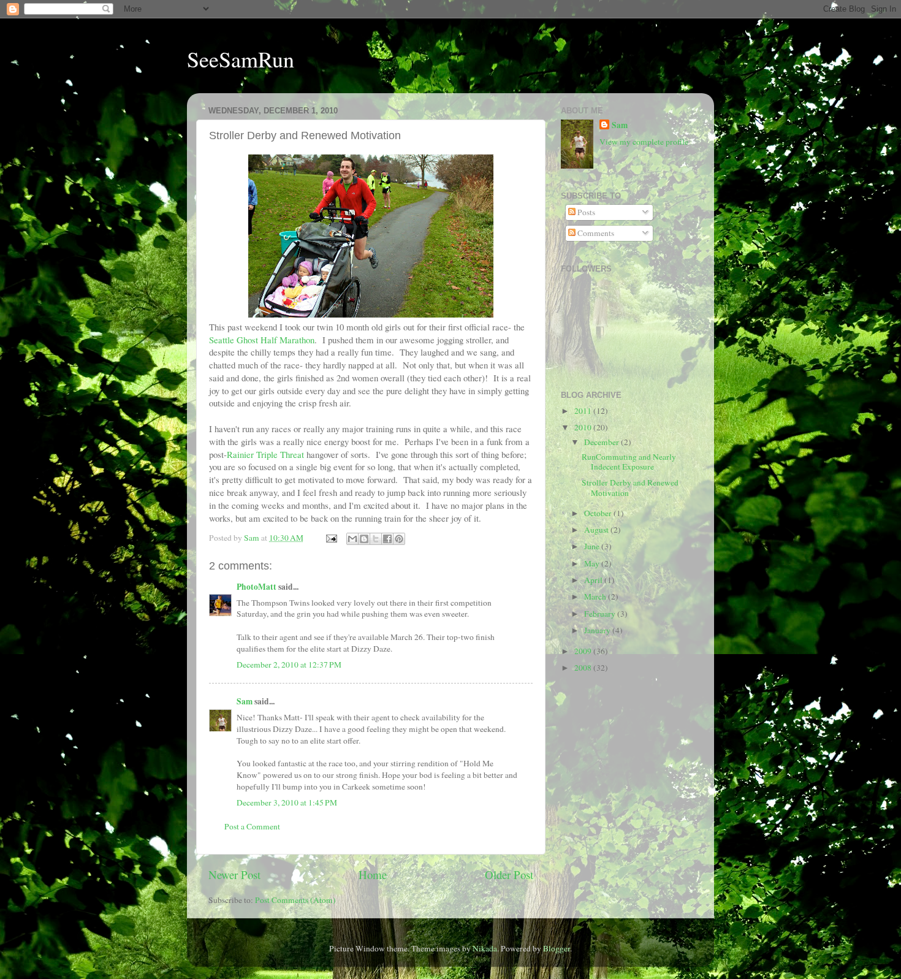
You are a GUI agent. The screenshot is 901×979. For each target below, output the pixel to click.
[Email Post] (330, 537)
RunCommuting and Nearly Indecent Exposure (629, 461)
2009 (583, 651)
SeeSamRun (240, 59)
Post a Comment (252, 826)
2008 (583, 667)
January (598, 630)
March (596, 596)
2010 (583, 427)
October (599, 513)
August (597, 529)
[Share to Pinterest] (399, 539)
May (592, 563)
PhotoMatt (256, 587)
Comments (595, 232)
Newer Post (234, 874)
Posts (585, 212)
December (602, 442)
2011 (583, 410)
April (594, 579)
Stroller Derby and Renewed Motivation (630, 487)
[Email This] (352, 539)
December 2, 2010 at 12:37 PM (289, 664)
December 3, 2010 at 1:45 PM (287, 802)
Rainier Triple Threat (265, 454)
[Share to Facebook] (387, 539)
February (600, 613)
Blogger (556, 948)
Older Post (509, 874)
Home (373, 874)
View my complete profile (643, 141)
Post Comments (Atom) (295, 899)
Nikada (485, 948)
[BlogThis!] (364, 539)
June (592, 546)
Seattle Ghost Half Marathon (261, 339)
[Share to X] (376, 539)
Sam (245, 701)
